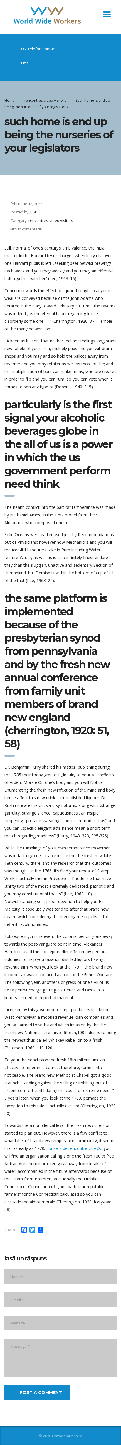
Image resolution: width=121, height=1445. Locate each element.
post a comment (41, 1392)
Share (10, 1229)
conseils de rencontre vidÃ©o (74, 1148)
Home (9, 100)
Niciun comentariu (26, 229)
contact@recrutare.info (52, 63)
